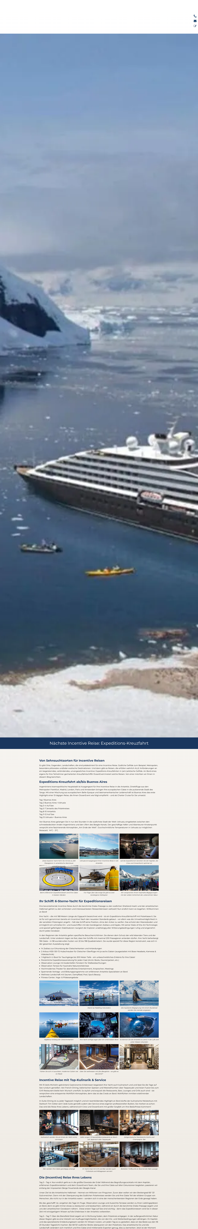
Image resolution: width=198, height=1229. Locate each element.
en (145, 10)
